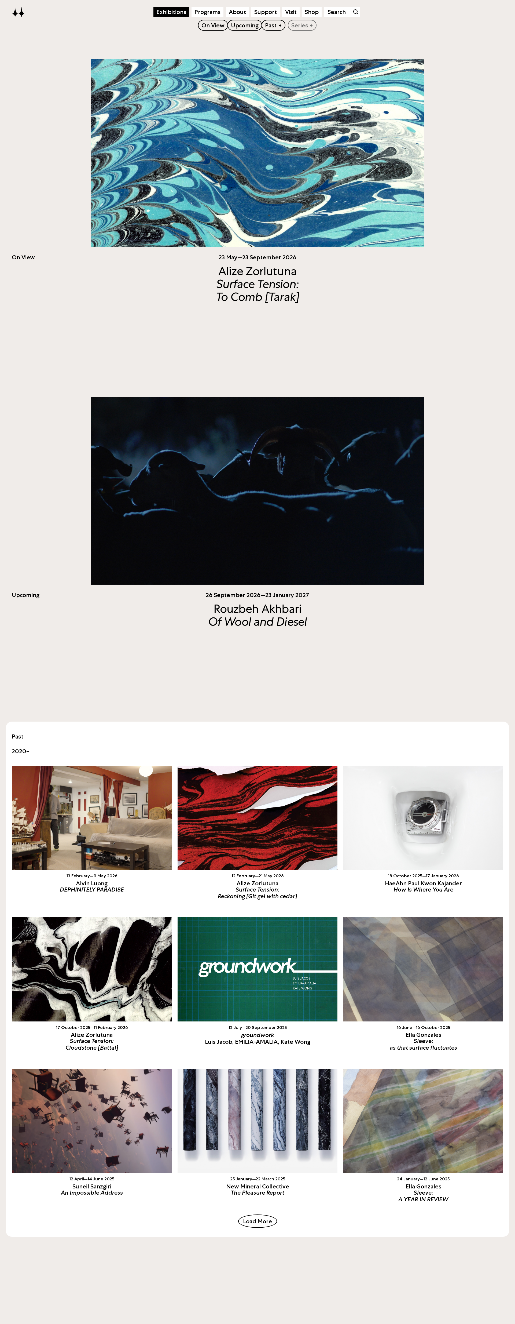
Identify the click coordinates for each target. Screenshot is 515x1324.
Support (265, 11)
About (237, 11)
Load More (257, 1221)
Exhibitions (171, 11)
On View (213, 25)
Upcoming (245, 25)
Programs (207, 11)
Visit (291, 11)
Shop (312, 11)
